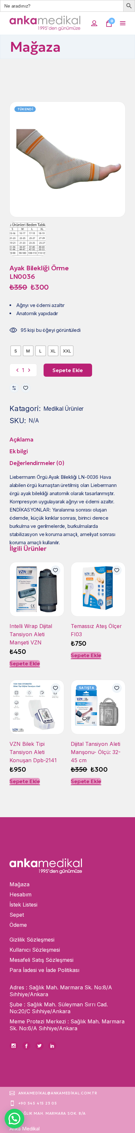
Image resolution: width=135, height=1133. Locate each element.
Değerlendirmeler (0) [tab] (37, 463)
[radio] (16, 351)
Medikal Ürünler (64, 408)
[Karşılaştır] (14, 388)
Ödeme (18, 925)
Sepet (17, 914)
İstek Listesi (23, 904)
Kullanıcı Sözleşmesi (35, 949)
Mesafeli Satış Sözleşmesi (41, 960)
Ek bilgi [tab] (19, 451)
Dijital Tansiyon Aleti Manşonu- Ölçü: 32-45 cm (96, 752)
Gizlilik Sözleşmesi (32, 939)
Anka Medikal (25, 1128)
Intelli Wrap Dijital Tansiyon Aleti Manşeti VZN (31, 634)
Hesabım (20, 894)
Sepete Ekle (25, 663)
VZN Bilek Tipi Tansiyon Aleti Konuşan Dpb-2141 (33, 752)
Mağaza (19, 884)
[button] (25, 388)
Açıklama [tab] (21, 439)
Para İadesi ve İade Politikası (44, 970)
